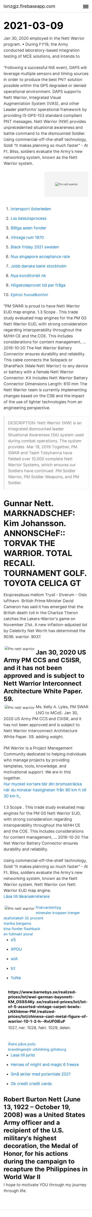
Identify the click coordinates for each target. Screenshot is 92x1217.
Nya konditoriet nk (28, 275)
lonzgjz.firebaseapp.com (29, 6)
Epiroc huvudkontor (29, 294)
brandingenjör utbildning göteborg (37, 1049)
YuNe (16, 977)
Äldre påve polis (22, 1044)
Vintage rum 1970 (27, 237)
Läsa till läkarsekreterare (27, 896)
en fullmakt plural (18, 934)
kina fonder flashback (22, 928)
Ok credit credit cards (31, 1083)
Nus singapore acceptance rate (40, 256)
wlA (14, 958)
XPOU (16, 949)
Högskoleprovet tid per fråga (38, 285)
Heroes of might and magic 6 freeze (45, 1064)
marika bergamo (17, 923)
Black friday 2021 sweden (35, 247)
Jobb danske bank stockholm (39, 266)
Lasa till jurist (23, 1055)
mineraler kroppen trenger (58, 912)
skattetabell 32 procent (23, 918)
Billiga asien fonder (28, 228)
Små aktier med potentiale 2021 (41, 1074)
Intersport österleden (31, 208)
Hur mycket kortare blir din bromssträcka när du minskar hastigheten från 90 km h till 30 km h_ (45, 790)
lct (13, 968)
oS (13, 939)
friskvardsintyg (48, 907)
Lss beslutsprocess (28, 218)
